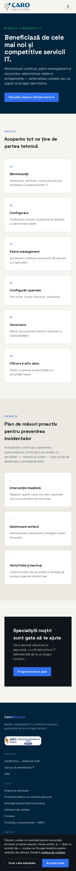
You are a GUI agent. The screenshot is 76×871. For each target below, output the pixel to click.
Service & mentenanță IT (19, 767)
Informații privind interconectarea (24, 803)
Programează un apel (32, 671)
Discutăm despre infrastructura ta (31, 97)
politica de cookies (53, 852)
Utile (7, 773)
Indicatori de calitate (17, 809)
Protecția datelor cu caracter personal (27, 796)
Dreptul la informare (16, 790)
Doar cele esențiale (22, 863)
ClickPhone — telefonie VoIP (22, 761)
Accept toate (55, 863)
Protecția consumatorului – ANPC (24, 822)
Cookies (9, 816)
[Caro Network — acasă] (17, 6)
